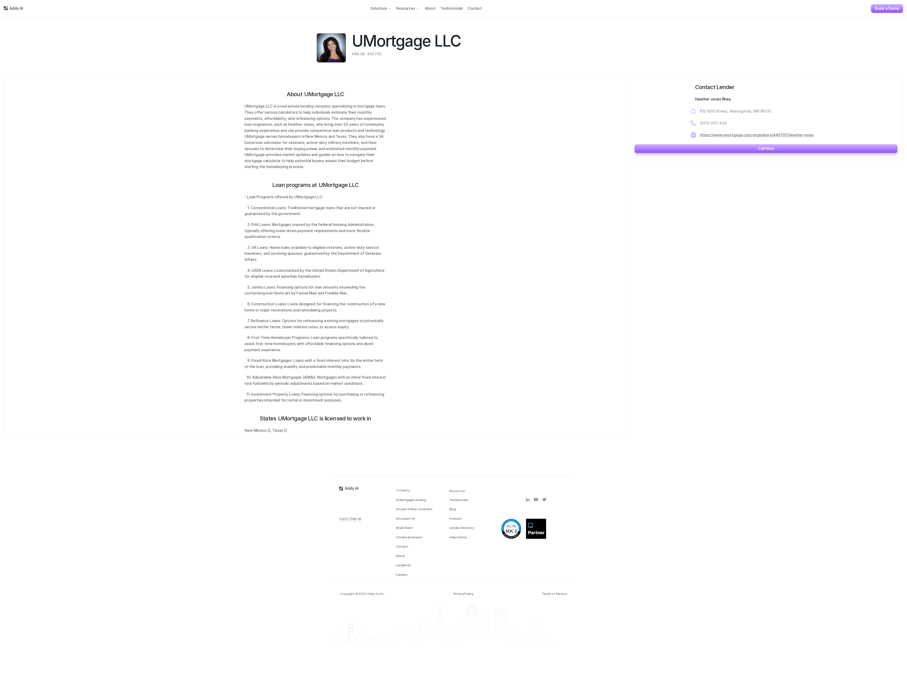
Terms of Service (554, 594)
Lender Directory (461, 528)
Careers (402, 574)
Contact (402, 546)
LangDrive (403, 565)
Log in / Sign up (350, 518)
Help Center (458, 537)
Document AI (405, 518)
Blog (452, 509)
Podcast (455, 518)
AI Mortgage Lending (411, 500)
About (400, 556)
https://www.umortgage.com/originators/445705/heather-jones (757, 135)
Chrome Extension (409, 537)
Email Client (404, 528)
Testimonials (458, 500)
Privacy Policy (463, 594)
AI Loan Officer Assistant (414, 509)
